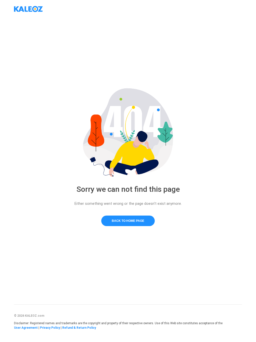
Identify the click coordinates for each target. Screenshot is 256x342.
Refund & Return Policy (79, 327)
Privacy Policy (50, 327)
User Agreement (26, 327)
